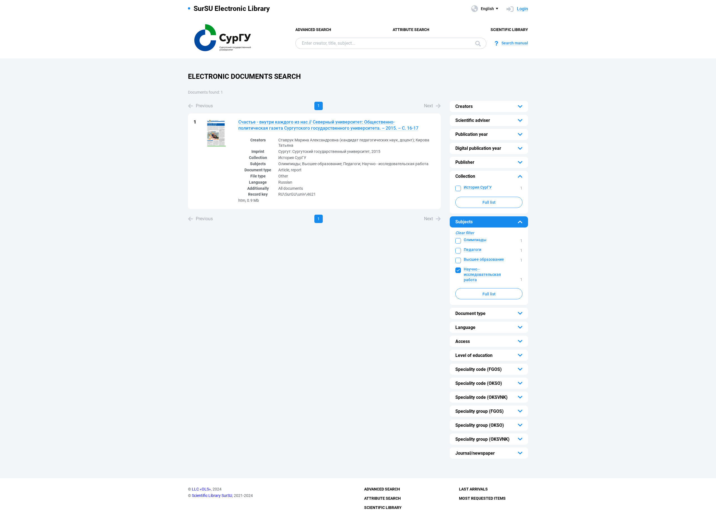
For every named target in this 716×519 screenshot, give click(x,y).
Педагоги (472, 249)
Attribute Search (411, 29)
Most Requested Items (482, 498)
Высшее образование (484, 259)
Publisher (464, 162)
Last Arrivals (473, 489)
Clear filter (464, 233)
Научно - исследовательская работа (482, 274)
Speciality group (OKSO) (479, 425)
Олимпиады (475, 240)
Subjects (464, 221)
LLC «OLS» (201, 489)
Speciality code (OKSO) (478, 383)
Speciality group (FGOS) (479, 411)
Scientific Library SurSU (212, 495)
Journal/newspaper (475, 453)
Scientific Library (509, 29)
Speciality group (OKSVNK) (482, 439)
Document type (470, 313)
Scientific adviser (472, 120)
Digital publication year (478, 148)
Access (462, 341)
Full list (489, 202)
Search (476, 43)
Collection (465, 176)
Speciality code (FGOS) (478, 369)
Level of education (474, 355)
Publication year (471, 134)
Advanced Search (313, 29)
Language (465, 327)
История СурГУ (478, 187)
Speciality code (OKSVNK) (481, 397)
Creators (464, 106)
